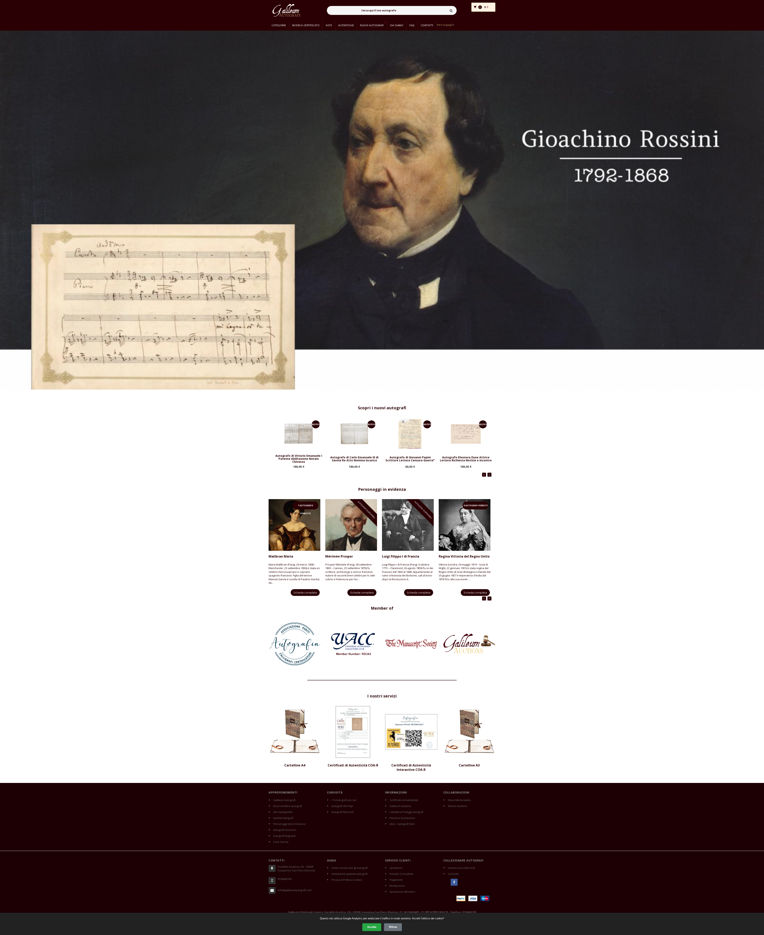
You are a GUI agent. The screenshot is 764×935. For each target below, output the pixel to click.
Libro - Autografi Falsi (402, 824)
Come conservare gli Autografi (349, 868)
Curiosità (453, 874)
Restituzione (397, 885)
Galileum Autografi (284, 800)
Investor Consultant (401, 874)
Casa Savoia (280, 842)
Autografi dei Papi (342, 806)
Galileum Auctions (400, 806)
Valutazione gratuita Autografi (349, 874)
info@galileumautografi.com (295, 890)
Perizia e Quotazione (402, 818)
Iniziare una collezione (461, 868)
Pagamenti (396, 880)
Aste (329, 25)
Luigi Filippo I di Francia (400, 556)
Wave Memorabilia (459, 800)
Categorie (279, 25)
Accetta (371, 926)
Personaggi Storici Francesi (289, 824)
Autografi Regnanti (284, 836)
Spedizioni (396, 868)
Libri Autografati (282, 812)
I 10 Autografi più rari (343, 800)
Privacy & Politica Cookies (346, 880)
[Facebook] (454, 882)
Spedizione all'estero (402, 891)
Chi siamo (396, 25)
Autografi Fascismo (284, 830)
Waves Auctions (457, 806)
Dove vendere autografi (287, 806)
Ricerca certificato (306, 25)
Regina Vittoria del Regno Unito (464, 556)
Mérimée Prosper (339, 556)
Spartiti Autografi (283, 818)
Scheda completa (305, 592)
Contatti (427, 25)
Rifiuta (393, 926)
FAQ (412, 25)
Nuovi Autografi (372, 25)
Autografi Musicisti (342, 812)
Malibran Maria (281, 556)
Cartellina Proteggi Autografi (406, 812)
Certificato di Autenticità (404, 800)
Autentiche (346, 25)
